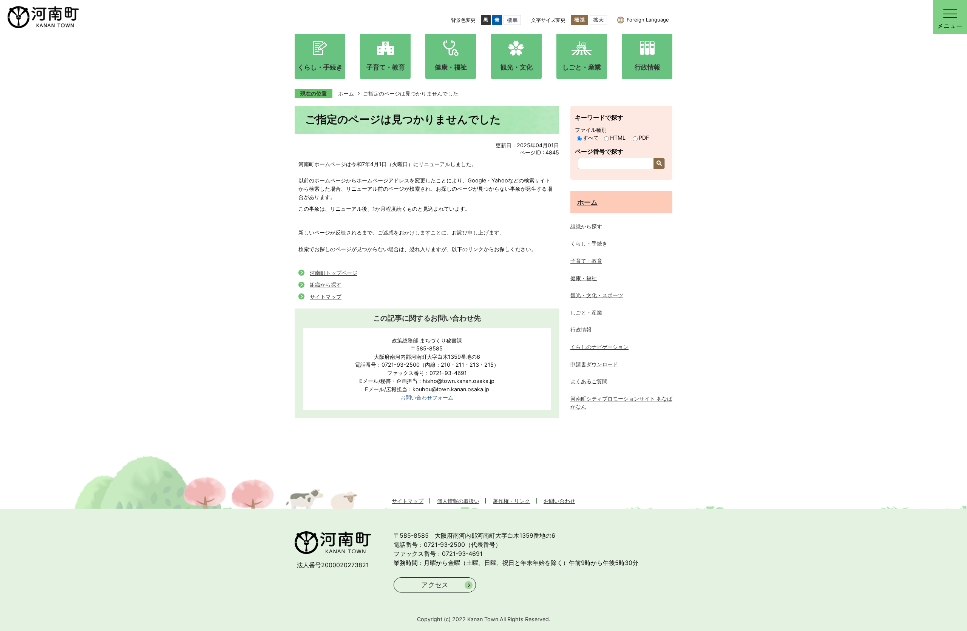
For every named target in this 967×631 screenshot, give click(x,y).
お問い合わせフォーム (426, 397)
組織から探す (325, 284)
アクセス (434, 585)
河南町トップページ (333, 273)
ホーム (346, 93)
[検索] (659, 163)
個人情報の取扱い (458, 501)
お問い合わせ (559, 501)
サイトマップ (325, 296)
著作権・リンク (511, 501)
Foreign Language (648, 20)
